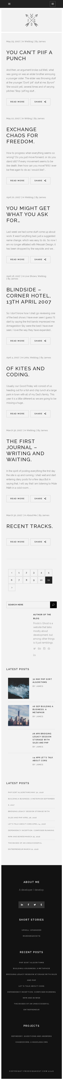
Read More (17, 102)
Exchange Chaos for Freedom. (22, 135)
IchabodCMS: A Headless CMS (31, 1042)
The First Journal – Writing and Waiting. (25, 450)
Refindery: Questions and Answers (31, 1036)
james (42, 41)
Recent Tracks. (29, 526)
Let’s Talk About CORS (20, 824)
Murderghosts (31, 936)
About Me (32, 515)
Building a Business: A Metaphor (43, 709)
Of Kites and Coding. (25, 371)
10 (41, 580)
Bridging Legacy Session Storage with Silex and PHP (31, 977)
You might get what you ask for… (28, 214)
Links (26, 357)
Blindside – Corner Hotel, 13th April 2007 (28, 296)
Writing (28, 118)
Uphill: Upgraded (31, 930)
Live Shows (31, 276)
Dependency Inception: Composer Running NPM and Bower (31, 995)
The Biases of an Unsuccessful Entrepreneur (31, 1007)
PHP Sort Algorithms (19, 792)
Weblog (29, 41)
